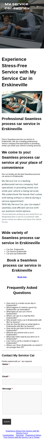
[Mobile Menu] (37, 7)
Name (6, 364)
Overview (20, 435)
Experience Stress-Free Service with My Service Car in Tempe (22, 436)
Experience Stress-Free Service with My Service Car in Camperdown (21, 433)
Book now (22, 277)
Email (5, 376)
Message (7, 389)
